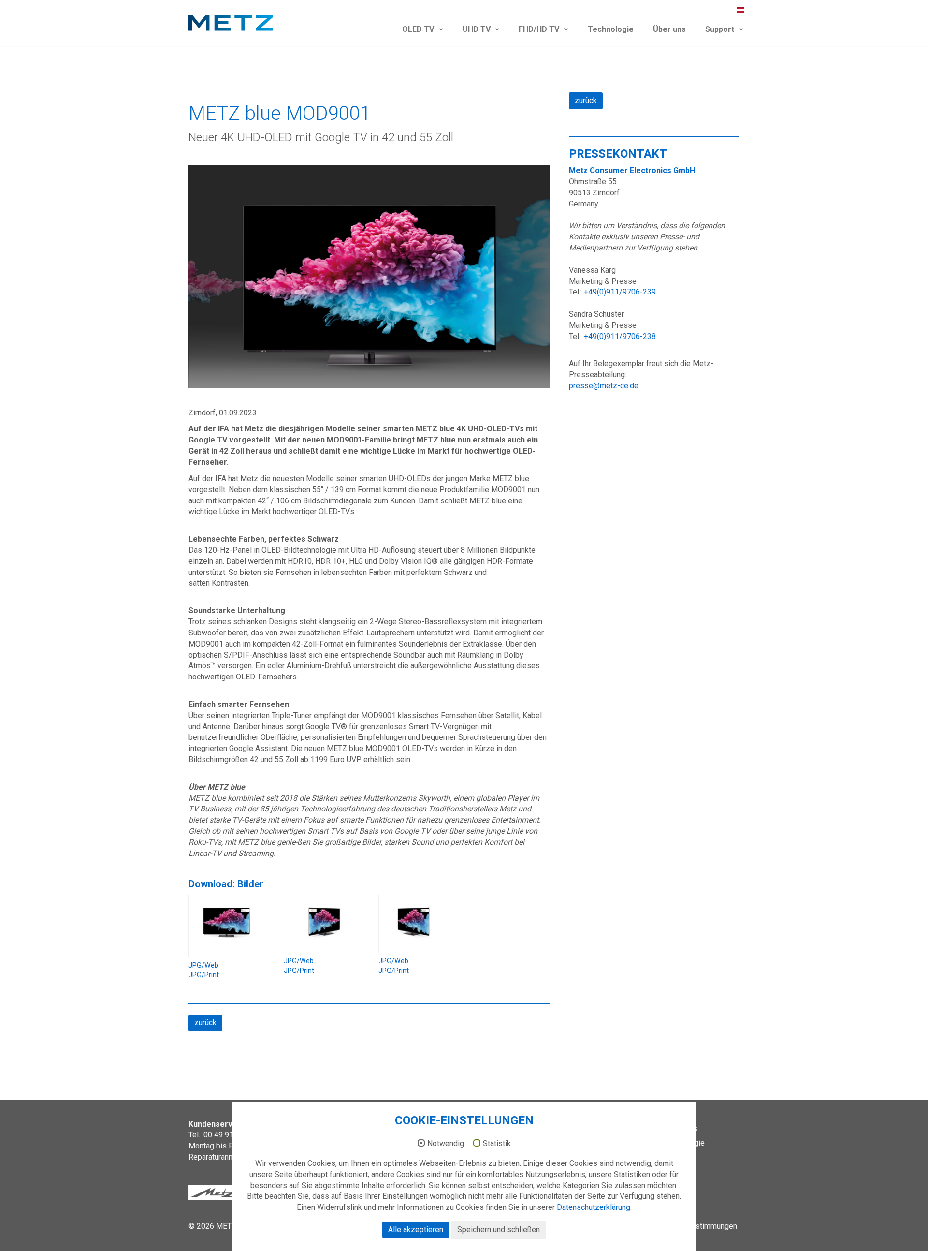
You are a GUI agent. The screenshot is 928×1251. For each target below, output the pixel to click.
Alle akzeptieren (415, 1229)
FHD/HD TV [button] (540, 29)
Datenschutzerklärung (593, 1207)
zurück (205, 1022)
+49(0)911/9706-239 (620, 291)
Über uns (669, 29)
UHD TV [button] (478, 29)
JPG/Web (203, 965)
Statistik (497, 1143)
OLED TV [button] (419, 29)
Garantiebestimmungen (698, 1226)
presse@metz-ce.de (603, 385)
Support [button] (720, 29)
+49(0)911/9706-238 (620, 336)
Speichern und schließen (498, 1229)
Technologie (611, 29)
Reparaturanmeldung (223, 1157)
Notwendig (445, 1143)
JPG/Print (203, 975)
